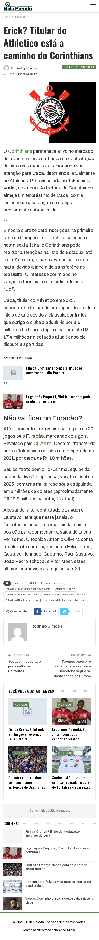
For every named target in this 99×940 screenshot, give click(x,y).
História (70, 67)
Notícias (87, 67)
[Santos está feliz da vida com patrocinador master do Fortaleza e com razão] (71, 759)
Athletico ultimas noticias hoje (46, 583)
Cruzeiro (43, 443)
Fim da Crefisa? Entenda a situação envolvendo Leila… (52, 833)
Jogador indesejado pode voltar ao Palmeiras (24, 666)
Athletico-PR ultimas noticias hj (23, 600)
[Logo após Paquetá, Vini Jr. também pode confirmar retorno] (13, 401)
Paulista (57, 237)
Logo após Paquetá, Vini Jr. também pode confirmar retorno (58, 399)
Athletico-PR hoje (65, 589)
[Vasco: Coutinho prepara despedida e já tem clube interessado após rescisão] (12, 903)
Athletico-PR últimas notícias (22, 594)
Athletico (19, 583)
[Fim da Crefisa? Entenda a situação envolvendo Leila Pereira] (13, 373)
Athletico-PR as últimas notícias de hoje (28, 589)
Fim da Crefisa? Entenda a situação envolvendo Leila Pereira (54, 370)
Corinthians (20, 151)
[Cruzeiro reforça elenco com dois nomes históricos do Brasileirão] (27, 759)
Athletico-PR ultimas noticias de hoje (64, 594)
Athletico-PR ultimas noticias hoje (65, 600)
